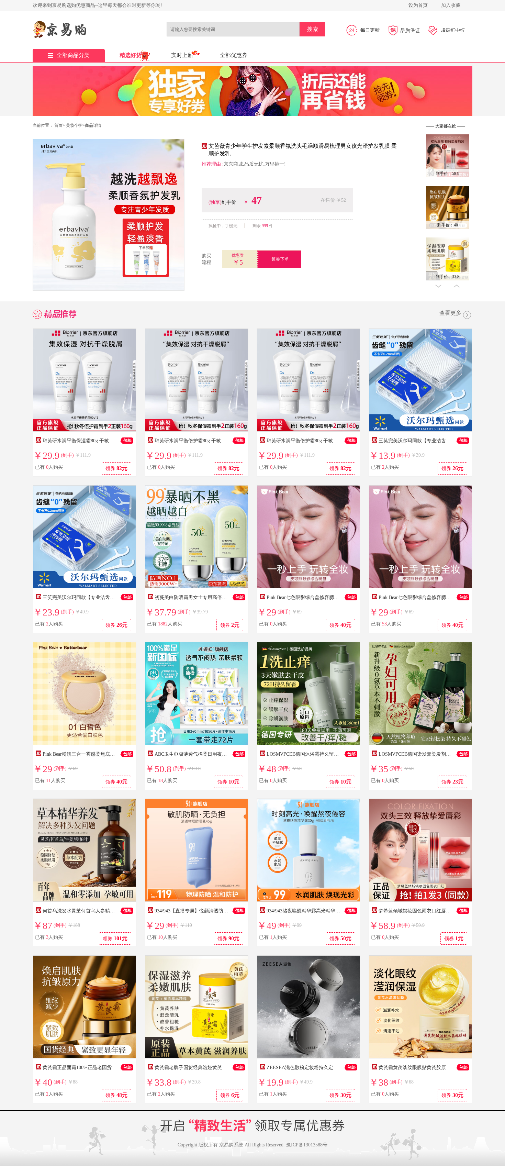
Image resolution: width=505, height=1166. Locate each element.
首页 (58, 125)
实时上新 (182, 55)
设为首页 (418, 5)
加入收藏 (450, 5)
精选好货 (131, 55)
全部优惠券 (233, 55)
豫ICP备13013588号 (306, 1144)
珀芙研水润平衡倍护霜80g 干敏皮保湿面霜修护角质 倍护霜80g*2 (335, 440)
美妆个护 (74, 125)
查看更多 (450, 313)
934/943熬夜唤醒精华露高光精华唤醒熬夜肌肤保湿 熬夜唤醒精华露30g (341, 910)
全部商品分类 (73, 55)
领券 (116, 468)
